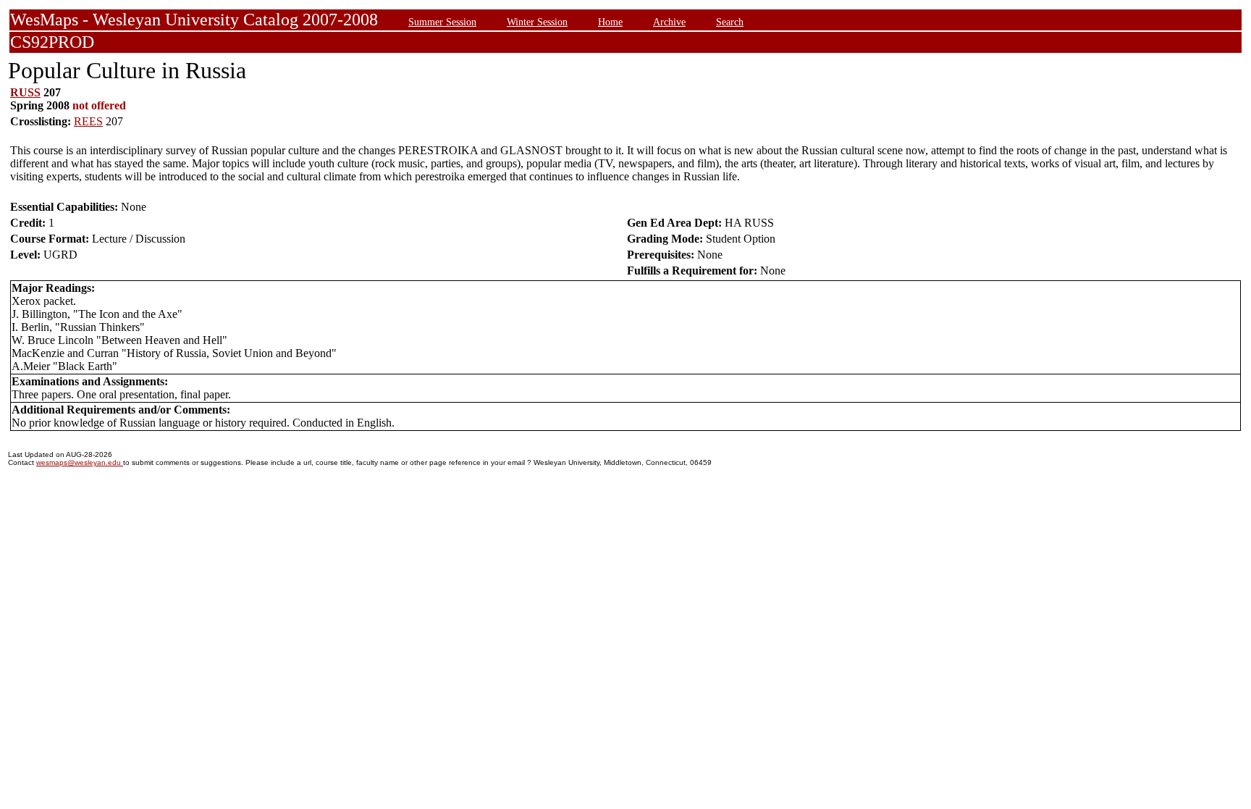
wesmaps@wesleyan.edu (79, 462)
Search (730, 22)
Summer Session (442, 22)
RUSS (25, 92)
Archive (669, 22)
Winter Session (537, 22)
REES (88, 121)
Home (610, 22)
